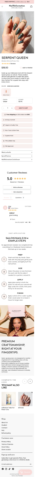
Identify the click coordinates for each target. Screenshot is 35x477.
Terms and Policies (17, 476)
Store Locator (6, 450)
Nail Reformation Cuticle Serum (11, 159)
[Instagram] (6, 469)
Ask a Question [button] (17, 192)
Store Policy (5, 447)
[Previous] (24, 381)
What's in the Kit (6, 152)
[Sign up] (30, 464)
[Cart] (31, 6)
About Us (5, 422)
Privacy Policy (6, 442)
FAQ (3, 430)
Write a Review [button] (18, 187)
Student (4, 425)
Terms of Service (7, 444)
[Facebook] (3, 469)
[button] (27, 222)
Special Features (6, 156)
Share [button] (13, 219)
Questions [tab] (18, 197)
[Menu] (2, 6)
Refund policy (6, 433)
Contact (4, 428)
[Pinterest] (13, 469)
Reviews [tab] (6, 197)
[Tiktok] (9, 469)
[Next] (30, 381)
